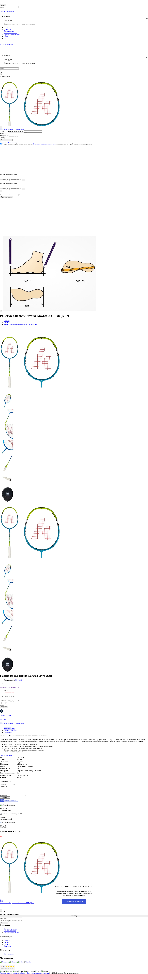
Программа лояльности (12, 35)
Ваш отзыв (3, 795)
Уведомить (4, 707)
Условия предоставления (8, 142)
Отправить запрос (6, 140)
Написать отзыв (13, 687)
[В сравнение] (3, 705)
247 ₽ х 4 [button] (3, 719)
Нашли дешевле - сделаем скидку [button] (13, 129)
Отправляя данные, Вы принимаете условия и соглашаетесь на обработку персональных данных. (47, 144)
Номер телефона (5, 920)
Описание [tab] (7, 727)
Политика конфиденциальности (38, 973)
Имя (1, 918)
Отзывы (7, 940)
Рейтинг (3, 785)
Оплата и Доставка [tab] (10, 730)
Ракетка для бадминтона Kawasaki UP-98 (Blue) (17, 903)
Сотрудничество (9, 954)
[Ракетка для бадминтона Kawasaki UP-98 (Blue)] (30, 392)
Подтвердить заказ (6, 197)
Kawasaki (18, 680)
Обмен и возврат (10, 931)
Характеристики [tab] (9, 729)
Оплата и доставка (10, 33)
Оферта (23, 973)
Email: (2, 138)
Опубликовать (5, 797)
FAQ (5, 38)
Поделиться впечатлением (74, 901)
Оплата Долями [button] (5, 715)
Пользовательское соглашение (10, 973)
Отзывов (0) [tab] (8, 732)
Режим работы (9, 31)
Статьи (6, 942)
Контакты (7, 29)
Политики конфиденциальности (44, 144)
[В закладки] (1, 705)
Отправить (4, 923)
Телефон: (3, 135)
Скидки (6, 36)
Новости (7, 944)
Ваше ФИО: (4, 133)
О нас (6, 27)
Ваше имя (3, 787)
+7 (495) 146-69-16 (6, 44)
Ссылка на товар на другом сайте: (11, 131)
